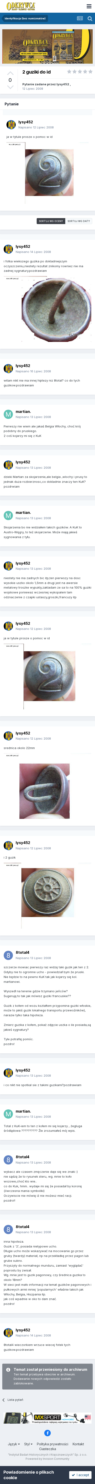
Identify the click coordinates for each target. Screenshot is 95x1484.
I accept (82, 1475)
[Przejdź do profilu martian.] (8, 414)
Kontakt (78, 1444)
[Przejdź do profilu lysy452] (11, 124)
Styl (27, 1444)
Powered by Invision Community (47, 1458)
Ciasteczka (47, 1449)
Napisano (36, 127)
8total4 (22, 952)
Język (13, 1444)
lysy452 (62, 84)
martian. (23, 411)
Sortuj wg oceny (51, 221)
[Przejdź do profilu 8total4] (8, 955)
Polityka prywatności (52, 1444)
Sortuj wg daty (79, 221)
